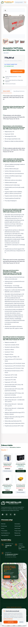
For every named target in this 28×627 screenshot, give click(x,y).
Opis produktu (6, 91)
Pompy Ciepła (18, 530)
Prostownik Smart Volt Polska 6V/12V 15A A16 (20, 486)
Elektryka (3, 523)
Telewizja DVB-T (5, 535)
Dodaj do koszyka (17, 71)
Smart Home (17, 528)
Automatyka (17, 523)
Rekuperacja (17, 533)
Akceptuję (10, 622)
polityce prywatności (8, 618)
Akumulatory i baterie (15, 447)
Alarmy (2, 528)
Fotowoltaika (4, 530)
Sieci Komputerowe (5, 533)
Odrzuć (21, 622)
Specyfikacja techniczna (18, 91)
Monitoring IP (18, 526)
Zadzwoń (7, 576)
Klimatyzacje (4, 526)
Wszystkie (4, 450)
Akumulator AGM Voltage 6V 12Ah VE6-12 (20, 465)
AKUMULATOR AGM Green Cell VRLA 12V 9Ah (7, 486)
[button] (5, 10)
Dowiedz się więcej (7, 470)
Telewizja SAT (18, 535)
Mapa (14, 576)
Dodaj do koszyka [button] (20, 471)
